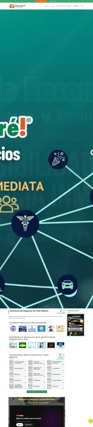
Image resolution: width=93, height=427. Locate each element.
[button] (2, 158)
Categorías (76, 6)
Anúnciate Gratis (41, 1)
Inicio (52, 6)
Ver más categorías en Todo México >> (37, 391)
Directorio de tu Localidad (63, 6)
